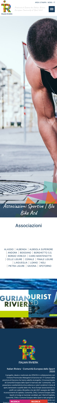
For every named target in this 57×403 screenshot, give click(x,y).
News (50, 2)
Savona (31, 266)
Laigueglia (20, 262)
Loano (34, 262)
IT (54, 2)
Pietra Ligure (16, 266)
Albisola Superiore (41, 249)
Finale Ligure (45, 259)
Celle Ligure (14, 259)
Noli (43, 262)
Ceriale (29, 259)
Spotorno (45, 266)
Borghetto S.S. (43, 252)
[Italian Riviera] (6, 10)
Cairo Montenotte (40, 256)
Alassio (9, 249)
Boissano (25, 252)
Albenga (21, 249)
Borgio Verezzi (17, 256)
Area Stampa (40, 2)
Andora (12, 252)
